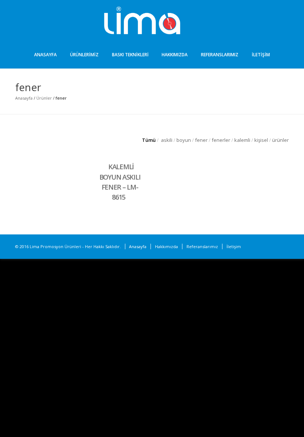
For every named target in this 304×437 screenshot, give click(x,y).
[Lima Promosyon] (152, 21)
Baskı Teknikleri (130, 54)
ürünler (280, 140)
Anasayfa (45, 54)
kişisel (261, 140)
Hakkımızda (175, 54)
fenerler (221, 140)
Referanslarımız (219, 54)
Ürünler (44, 98)
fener (201, 140)
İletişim (261, 54)
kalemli (242, 140)
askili (166, 140)
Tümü (149, 140)
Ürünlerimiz (84, 54)
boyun (183, 140)
